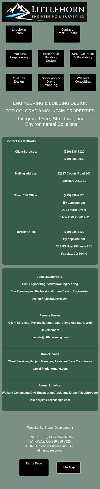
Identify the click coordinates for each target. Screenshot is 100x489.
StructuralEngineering (19, 55)
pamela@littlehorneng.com (50, 337)
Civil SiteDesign (19, 80)
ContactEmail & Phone (67, 31)
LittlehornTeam (19, 31)
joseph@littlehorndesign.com (50, 400)
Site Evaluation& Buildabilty (83, 55)
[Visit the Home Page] (50, 12)
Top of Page (34, 463)
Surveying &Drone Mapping (51, 82)
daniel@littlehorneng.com (50, 368)
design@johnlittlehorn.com (50, 298)
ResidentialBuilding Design (51, 57)
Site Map (68, 467)
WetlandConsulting (83, 80)
